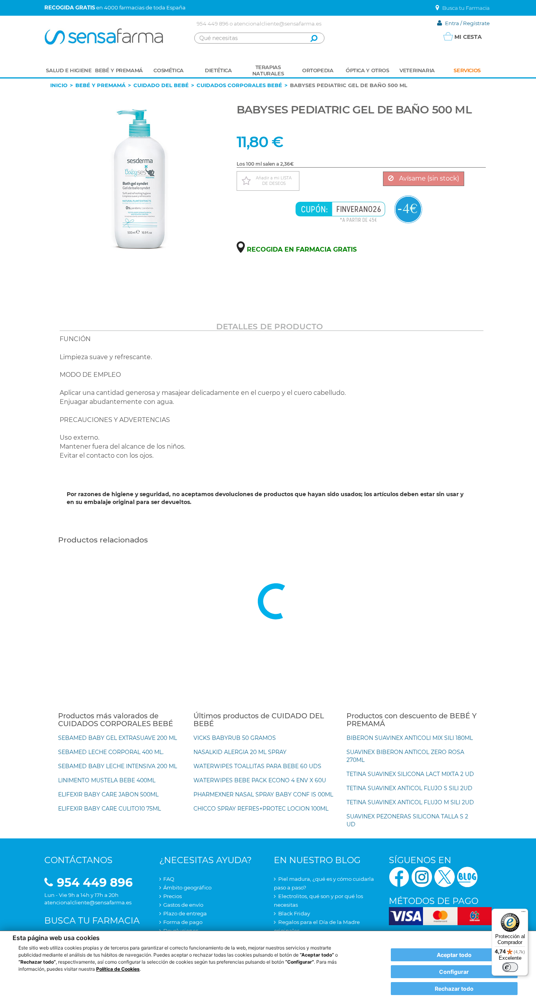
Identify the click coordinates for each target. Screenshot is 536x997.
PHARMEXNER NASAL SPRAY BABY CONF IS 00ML (263, 794)
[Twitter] (444, 876)
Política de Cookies (118, 969)
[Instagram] (422, 876)
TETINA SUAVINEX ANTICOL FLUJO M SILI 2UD (410, 802)
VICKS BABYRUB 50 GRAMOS (234, 737)
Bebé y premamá (100, 85)
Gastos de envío (183, 905)
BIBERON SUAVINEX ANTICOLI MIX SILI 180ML (409, 737)
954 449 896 (212, 23)
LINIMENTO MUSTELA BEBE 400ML (106, 780)
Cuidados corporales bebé (239, 85)
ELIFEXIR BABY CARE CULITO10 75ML (109, 808)
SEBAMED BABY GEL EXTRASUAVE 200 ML (117, 737)
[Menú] (523, 913)
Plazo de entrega (185, 913)
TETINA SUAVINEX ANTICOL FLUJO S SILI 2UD (409, 788)
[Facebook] (399, 876)
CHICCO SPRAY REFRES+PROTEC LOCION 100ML (260, 808)
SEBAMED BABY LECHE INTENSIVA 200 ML (117, 766)
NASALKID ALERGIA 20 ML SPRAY (239, 752)
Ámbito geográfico (187, 887)
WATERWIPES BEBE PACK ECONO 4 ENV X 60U (259, 780)
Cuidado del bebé (161, 85)
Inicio (58, 85)
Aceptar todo (454, 954)
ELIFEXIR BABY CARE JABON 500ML (108, 794)
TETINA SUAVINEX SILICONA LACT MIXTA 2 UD (410, 774)
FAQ (168, 879)
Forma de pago (182, 922)
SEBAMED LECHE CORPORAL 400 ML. (111, 752)
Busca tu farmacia (92, 920)
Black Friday (294, 913)
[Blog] (467, 876)
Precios (172, 896)
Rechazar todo (454, 988)
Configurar (454, 971)
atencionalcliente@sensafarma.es (277, 23)
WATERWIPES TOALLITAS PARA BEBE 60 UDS (257, 766)
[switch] (510, 967)
